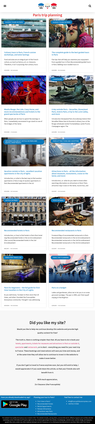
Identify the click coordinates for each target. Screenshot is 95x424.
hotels (18, 343)
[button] (5, 6)
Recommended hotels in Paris (16, 230)
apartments (26, 343)
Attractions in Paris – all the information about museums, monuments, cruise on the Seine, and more (70, 173)
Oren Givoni (86, 422)
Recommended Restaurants (47, 414)
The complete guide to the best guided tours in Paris (70, 53)
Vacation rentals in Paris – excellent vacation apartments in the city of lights (23, 172)
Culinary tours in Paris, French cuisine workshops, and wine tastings (20, 53)
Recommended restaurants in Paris (66, 230)
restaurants (32, 347)
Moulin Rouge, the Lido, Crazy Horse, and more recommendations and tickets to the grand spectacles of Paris (22, 111)
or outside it (74, 343)
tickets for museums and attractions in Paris (50, 343)
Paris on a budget (59, 287)
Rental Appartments (44, 406)
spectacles (19, 347)
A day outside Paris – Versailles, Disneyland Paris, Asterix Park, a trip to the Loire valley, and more (70, 111)
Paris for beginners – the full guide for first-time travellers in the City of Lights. (22, 288)
